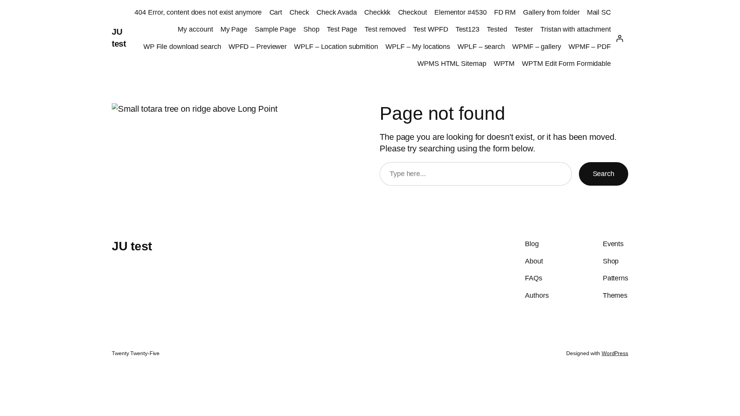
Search (603, 174)
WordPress (615, 353)
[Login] (619, 38)
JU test (132, 246)
